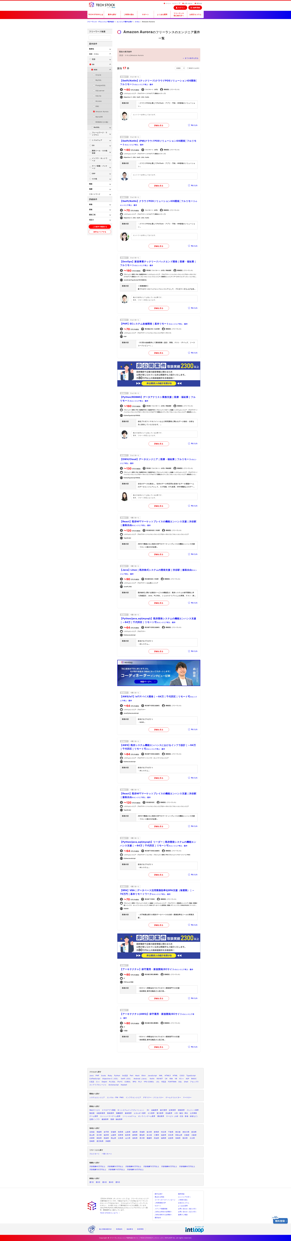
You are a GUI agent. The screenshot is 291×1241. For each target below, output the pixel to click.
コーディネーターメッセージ (165, 1200)
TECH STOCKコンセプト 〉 (110, 1213)
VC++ (181, 1079)
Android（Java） (141, 1079)
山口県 (127, 1138)
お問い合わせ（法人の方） (187, 1212)
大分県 (192, 1138)
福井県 (106, 1135)
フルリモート (94, 1154)
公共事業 (193, 1113)
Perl (131, 1075)
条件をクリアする (99, 232)
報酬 (90, 189)
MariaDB (99, 117)
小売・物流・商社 (181, 1113)
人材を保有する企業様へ (163, 1214)
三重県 (156, 1135)
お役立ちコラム (195, 14)
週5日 (117, 1182)
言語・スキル (94, 54)
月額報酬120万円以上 (135, 1169)
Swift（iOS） (126, 1079)
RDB (95, 70)
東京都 (178, 1132)
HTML (175, 1075)
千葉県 (170, 1132)
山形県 (127, 1132)
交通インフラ (94, 1119)
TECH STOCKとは (95, 14)
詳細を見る (158, 125)
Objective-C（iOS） (110, 1079)
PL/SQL (112, 1082)
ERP (93, 173)
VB (176, 1079)
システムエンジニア (97, 1097)
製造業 (92, 1113)
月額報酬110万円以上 (116, 1169)
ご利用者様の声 (160, 1203)
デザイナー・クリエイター (153, 1097)
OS (93, 145)
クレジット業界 (193, 1110)
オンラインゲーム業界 (146, 1116)
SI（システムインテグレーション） (131, 1110)
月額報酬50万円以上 (115, 1166)
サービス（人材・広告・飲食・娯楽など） (182, 1116)
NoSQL (97, 127)
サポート (145, 14)
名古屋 (149, 1135)
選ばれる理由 (159, 1197)
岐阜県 (127, 1135)
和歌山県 (178, 1135)
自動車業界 (101, 1113)
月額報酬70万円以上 (151, 1166)
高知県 (156, 1138)
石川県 (99, 1135)
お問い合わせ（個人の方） (187, 1209)
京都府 (186, 1135)
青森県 (99, 1132)
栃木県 (149, 1132)
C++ (98, 1082)
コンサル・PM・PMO (115, 1097)
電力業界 (160, 1113)
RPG (134, 1082)
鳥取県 (99, 1138)
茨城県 (142, 1132)
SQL (180, 1082)
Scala (103, 1075)
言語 (93, 59)
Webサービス (94, 1110)
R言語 (164, 1082)
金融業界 (154, 1110)
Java (91, 1075)
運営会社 (199, 3)
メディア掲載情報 (161, 1209)
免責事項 (130, 1229)
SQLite (98, 96)
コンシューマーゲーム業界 (110, 1116)
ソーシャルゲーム (129, 1116)
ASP (187, 1079)
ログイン (181, 8)
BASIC (194, 1079)
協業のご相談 (183, 1214)
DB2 (97, 106)
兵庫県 (92, 1138)
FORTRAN (172, 1082)
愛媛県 (149, 1138)
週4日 (111, 1182)
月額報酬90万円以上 (187, 1166)
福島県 (135, 1132)
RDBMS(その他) (102, 122)
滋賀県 (163, 1135)
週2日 (98, 1182)
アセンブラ (194, 1082)
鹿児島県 (100, 1141)
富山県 (92, 1135)
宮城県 (113, 1132)
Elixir (144, 1075)
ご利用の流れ (129, 14)
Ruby (110, 1075)
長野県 (120, 1135)
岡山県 (113, 1138)
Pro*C (120, 1082)
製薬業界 (110, 1113)
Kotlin (152, 1079)
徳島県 (135, 1138)
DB (93, 64)
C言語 (91, 1082)
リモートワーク (94, 194)
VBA (171, 1079)
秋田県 (120, 1132)
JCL (157, 1082)
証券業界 (172, 1110)
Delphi (104, 1082)
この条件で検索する (100, 227)
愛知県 (142, 1135)
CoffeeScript (94, 1079)
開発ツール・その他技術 (99, 152)
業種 (90, 209)
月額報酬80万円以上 (169, 1166)
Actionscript (114, 1085)
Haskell (124, 1085)
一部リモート (107, 1154)
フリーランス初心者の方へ (179, 14)
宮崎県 (92, 1141)
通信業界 (160, 1116)
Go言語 (125, 1075)
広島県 (120, 1138)
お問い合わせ (188, 3)
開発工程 (92, 215)
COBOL (128, 1082)
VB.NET (160, 1079)
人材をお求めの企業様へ (163, 1212)
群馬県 (156, 1132)
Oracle (98, 75)
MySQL (99, 80)
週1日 (91, 1182)
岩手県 (106, 1132)
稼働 (90, 204)
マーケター (187, 1097)
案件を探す (112, 14)
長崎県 (178, 1138)
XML (161, 1075)
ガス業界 (151, 1113)
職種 (90, 184)
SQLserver (100, 91)
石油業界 (169, 1113)
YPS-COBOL (149, 1082)
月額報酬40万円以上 (97, 1166)
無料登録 (196, 8)
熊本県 (185, 1138)
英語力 (91, 220)
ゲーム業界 (93, 1116)
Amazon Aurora (102, 111)
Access (99, 101)
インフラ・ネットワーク (99, 159)
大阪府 (194, 1135)
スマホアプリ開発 (109, 1110)
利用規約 (119, 1229)
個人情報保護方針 (105, 1229)
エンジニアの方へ (184, 1197)
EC (148, 1110)
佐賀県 (170, 1138)
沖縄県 (108, 1141)
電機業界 (119, 1113)
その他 (94, 179)
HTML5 (168, 1075)
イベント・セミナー (171, 3)
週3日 (104, 1182)
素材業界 (128, 1113)
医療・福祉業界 (117, 1119)
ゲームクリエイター (173, 1097)
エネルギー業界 (140, 1113)
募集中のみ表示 (194, 68)
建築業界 (105, 1119)
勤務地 (91, 49)
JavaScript (152, 1075)
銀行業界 (163, 1110)
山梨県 (113, 1135)
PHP (97, 1075)
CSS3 (182, 1075)
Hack (137, 1075)
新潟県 (194, 1132)
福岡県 (163, 1138)
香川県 (142, 1138)
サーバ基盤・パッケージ (99, 167)
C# (166, 1079)
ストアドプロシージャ (98, 1085)
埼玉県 (163, 1132)
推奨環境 (140, 1229)
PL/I (140, 1082)
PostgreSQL (101, 85)
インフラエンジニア (133, 1097)
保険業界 (181, 1110)
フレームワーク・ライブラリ (99, 134)
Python (117, 1075)
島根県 (106, 1138)
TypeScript (191, 1075)
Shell (186, 1082)
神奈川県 (186, 1132)
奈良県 (170, 1135)
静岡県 (135, 1135)
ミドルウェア (97, 140)
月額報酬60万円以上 (133, 1166)
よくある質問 (162, 14)
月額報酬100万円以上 (97, 1169)
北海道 (92, 1132)
